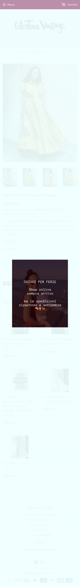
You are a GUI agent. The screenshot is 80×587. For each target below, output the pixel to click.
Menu (11, 4)
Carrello (72, 4)
